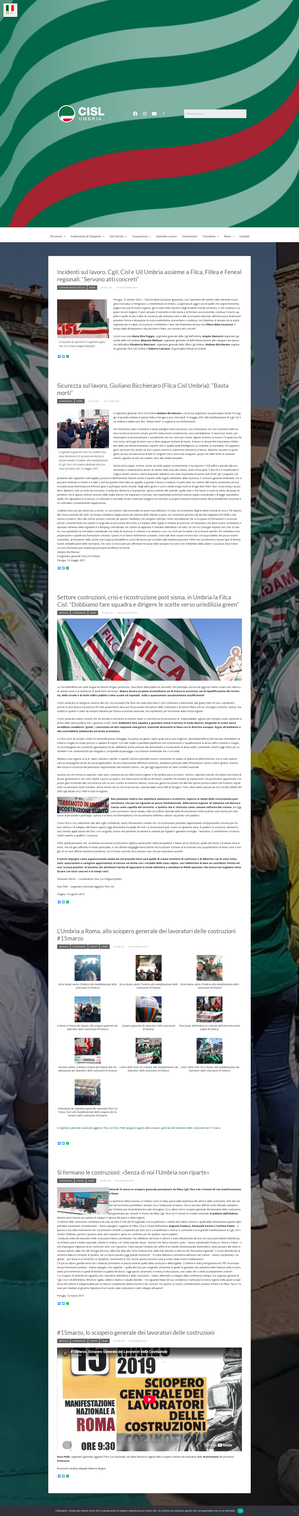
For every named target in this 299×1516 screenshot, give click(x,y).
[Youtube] (154, 113)
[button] (57, 236)
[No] (294, 1511)
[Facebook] (135, 113)
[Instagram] (144, 113)
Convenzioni (189, 236)
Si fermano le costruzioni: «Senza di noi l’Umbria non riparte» (133, 1172)
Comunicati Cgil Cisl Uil (72, 287)
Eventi (93, 946)
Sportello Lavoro (166, 236)
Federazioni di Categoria (86, 236)
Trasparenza (140, 236)
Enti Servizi (117, 236)
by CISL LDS (106, 287)
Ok (240, 1510)
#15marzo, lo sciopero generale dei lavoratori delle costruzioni (135, 1332)
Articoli (63, 612)
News (227, 236)
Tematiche (209, 236)
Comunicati (65, 401)
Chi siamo (56, 236)
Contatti (244, 236)
